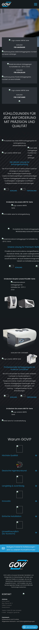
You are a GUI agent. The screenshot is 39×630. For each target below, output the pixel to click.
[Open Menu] (35, 4)
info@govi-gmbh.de (13, 612)
